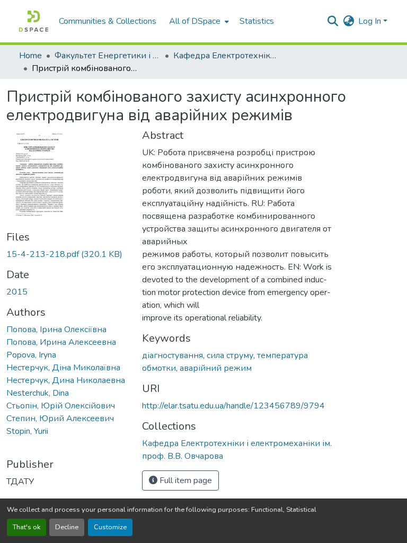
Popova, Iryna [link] (31, 355)
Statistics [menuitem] (257, 21)
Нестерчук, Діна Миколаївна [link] (63, 367)
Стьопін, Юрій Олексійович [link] (60, 406)
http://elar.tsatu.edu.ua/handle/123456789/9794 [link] (233, 406)
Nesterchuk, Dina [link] (37, 393)
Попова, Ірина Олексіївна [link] (56, 329)
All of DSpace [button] (194, 21)
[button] (33, 21)
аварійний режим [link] (216, 368)
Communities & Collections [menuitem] (107, 21)
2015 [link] (17, 292)
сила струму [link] (230, 355)
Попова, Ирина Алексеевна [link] (61, 342)
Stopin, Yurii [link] (27, 431)
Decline (66, 527)
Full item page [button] (184, 480)
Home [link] (30, 55)
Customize (110, 527)
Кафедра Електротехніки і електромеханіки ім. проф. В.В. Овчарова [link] (226, 55)
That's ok (26, 527)
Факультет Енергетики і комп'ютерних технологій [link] (108, 55)
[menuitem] (198, 21)
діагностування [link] (172, 355)
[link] (67, 254)
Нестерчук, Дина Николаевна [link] (65, 380)
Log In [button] (370, 21)
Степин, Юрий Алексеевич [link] (60, 418)
